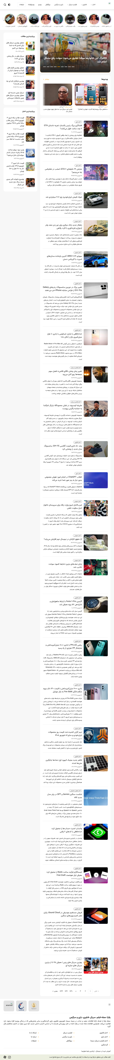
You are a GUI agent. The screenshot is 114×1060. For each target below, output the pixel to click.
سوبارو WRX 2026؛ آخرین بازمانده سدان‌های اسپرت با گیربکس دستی (64, 258)
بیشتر (47, 79)
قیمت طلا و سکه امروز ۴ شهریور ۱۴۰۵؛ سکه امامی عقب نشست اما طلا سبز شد (15, 138)
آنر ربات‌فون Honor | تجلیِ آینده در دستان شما (106, 26)
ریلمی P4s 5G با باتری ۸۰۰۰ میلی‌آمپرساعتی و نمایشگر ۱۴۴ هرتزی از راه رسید (64, 647)
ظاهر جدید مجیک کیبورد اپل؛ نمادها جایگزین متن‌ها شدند (64, 762)
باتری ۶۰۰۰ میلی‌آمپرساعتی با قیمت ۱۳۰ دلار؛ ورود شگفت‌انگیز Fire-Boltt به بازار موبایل (62, 690)
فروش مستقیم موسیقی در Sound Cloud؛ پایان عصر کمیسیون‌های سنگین (63, 914)
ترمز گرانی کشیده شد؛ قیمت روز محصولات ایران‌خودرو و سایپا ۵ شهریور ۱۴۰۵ (65, 734)
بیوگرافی (47, 4)
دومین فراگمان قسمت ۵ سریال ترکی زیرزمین (94, 26)
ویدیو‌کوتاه (31, 4)
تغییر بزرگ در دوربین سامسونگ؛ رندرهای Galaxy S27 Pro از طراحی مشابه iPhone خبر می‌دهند (62, 289)
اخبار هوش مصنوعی (75, 791)
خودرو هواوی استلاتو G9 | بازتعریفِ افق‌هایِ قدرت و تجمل (82, 26)
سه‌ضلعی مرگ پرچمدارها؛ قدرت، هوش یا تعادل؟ (93, 109)
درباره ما (34, 1037)
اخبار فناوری (78, 284)
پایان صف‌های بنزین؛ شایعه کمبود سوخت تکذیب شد (65, 566)
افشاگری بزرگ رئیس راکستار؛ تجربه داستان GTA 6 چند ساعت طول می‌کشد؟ (63, 127)
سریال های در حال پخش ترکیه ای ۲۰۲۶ (15, 57)
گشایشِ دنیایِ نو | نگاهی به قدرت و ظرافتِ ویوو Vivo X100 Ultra (10, 26)
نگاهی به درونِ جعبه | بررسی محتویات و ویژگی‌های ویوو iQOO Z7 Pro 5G (58, 26)
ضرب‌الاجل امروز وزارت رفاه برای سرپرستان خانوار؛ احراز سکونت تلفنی (62, 507)
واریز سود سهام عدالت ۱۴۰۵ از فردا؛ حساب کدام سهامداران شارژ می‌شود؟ (15, 153)
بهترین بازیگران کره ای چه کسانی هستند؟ (15, 82)
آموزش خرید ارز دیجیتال (103, 1051)
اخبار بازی (78, 122)
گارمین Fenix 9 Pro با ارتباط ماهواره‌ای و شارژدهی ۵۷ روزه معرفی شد (66, 603)
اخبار (93, 5)
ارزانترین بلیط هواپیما (87, 1051)
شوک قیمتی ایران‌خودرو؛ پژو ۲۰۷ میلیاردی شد (64, 197)
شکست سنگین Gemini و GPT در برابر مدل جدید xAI (64, 796)
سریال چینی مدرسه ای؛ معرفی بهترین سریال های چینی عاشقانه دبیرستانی (15, 96)
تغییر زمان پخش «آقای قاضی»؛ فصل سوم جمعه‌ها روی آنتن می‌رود (65, 373)
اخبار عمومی (77, 221)
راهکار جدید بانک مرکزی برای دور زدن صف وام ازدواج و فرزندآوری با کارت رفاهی (64, 227)
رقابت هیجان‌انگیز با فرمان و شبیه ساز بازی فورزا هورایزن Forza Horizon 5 (70, 26)
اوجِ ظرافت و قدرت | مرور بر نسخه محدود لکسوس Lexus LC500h (34, 26)
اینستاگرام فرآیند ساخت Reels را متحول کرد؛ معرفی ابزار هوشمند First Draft (64, 874)
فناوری (85, 5)
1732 (61, 991)
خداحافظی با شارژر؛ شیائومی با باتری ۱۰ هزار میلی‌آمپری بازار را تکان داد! (64, 335)
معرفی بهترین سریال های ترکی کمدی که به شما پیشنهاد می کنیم (15, 46)
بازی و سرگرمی (58, 4)
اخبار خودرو (78, 193)
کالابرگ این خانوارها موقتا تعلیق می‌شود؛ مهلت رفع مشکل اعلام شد (75, 60)
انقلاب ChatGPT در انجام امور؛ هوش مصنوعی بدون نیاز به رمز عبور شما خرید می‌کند (63, 479)
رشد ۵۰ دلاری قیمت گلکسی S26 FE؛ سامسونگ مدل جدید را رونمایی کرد (63, 447)
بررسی (79, 959)
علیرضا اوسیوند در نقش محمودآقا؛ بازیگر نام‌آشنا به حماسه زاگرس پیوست (62, 407)
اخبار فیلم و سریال (76, 368)
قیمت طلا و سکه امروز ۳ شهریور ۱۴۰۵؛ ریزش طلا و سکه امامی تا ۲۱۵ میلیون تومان (15, 122)
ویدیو (39, 4)
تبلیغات (21, 4)
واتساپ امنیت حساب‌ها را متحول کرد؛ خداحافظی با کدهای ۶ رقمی (66, 830)
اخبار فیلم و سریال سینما (99, 1041)
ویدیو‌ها (104, 79)
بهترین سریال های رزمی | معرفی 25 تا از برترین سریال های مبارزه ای (63, 964)
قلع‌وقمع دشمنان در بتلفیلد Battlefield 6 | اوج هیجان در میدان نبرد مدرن (22, 26)
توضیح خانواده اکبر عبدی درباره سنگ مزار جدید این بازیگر (15, 182)
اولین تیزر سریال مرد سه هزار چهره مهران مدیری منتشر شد (57, 110)
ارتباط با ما (33, 1033)
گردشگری (104, 1045)
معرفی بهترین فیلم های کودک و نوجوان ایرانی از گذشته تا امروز (15, 71)
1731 (66, 991)
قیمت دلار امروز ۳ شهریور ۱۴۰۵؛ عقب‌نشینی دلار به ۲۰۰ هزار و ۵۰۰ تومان (15, 167)
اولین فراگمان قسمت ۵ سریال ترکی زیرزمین (46, 26)
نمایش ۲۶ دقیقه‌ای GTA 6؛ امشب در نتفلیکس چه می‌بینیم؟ (63, 171)
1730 (71, 991)
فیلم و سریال (73, 5)
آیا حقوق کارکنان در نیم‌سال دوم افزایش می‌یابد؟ (63, 539)
